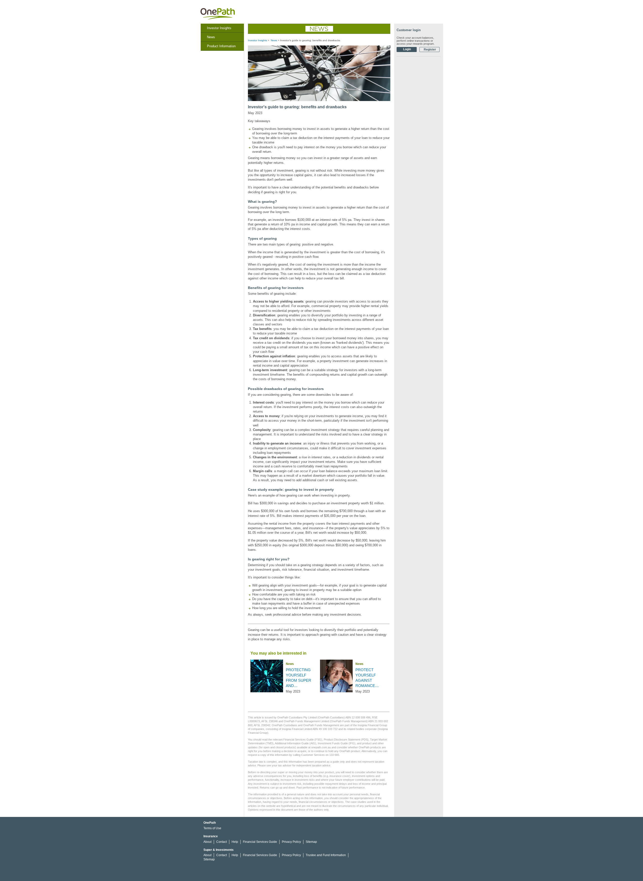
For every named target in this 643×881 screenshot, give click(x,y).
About (207, 842)
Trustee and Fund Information (326, 855)
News (211, 37)
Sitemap (311, 842)
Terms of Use (212, 828)
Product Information (221, 46)
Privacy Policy (291, 842)
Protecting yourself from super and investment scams (298, 678)
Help (235, 842)
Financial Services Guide (260, 842)
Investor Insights (219, 28)
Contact (221, 842)
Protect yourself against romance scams (365, 678)
